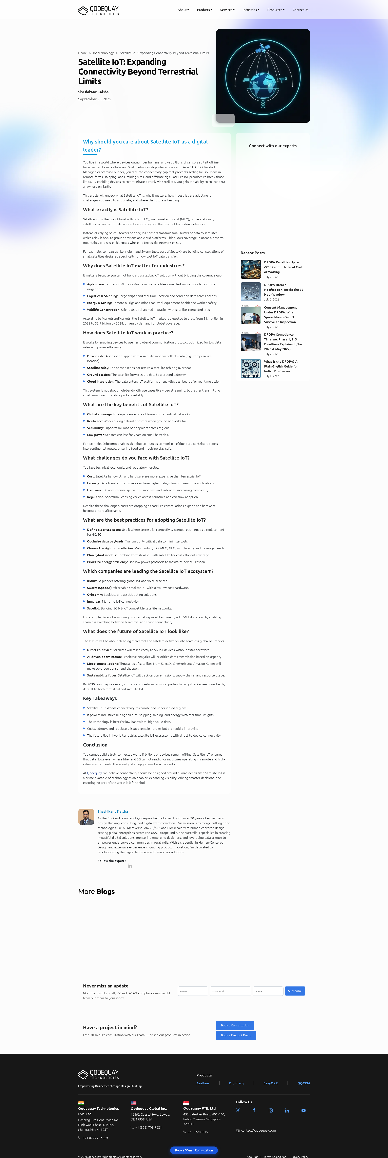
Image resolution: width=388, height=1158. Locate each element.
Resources (274, 10)
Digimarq (236, 1083)
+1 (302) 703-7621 (148, 1127)
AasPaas (203, 1083)
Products (203, 10)
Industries (250, 10)
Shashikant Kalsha (93, 92)
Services (226, 10)
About (182, 10)
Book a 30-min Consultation (194, 1150)
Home (82, 53)
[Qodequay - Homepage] (98, 9)
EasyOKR (271, 1083)
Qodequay (94, 773)
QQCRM (303, 1083)
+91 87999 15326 (95, 1137)
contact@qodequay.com (258, 1130)
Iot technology (103, 53)
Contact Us (300, 10)
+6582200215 (198, 1132)
